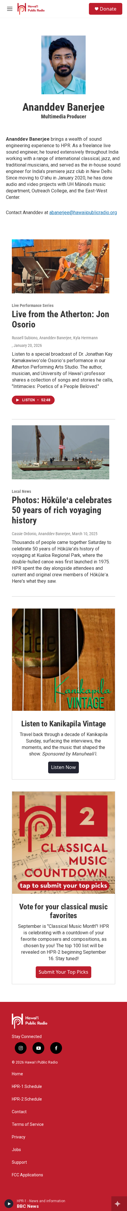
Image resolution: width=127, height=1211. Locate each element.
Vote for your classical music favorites (63, 911)
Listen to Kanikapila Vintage (63, 723)
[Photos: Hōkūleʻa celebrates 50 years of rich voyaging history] (60, 452)
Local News (21, 491)
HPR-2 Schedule (27, 1099)
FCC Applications (27, 1175)
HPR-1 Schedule (27, 1086)
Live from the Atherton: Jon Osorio (60, 319)
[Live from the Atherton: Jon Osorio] (60, 266)
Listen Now (63, 767)
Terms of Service (28, 1124)
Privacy (18, 1137)
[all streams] (119, 1203)
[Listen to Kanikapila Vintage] (63, 660)
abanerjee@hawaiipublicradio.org (83, 212)
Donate (108, 8)
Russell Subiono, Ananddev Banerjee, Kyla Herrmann (55, 337)
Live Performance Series (32, 305)
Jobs (16, 1150)
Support (19, 1162)
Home (17, 1074)
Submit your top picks (63, 972)
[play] (9, 1204)
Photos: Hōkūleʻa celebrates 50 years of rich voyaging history (62, 510)
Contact (19, 1112)
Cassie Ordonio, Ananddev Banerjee (41, 533)
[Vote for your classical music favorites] (63, 843)
